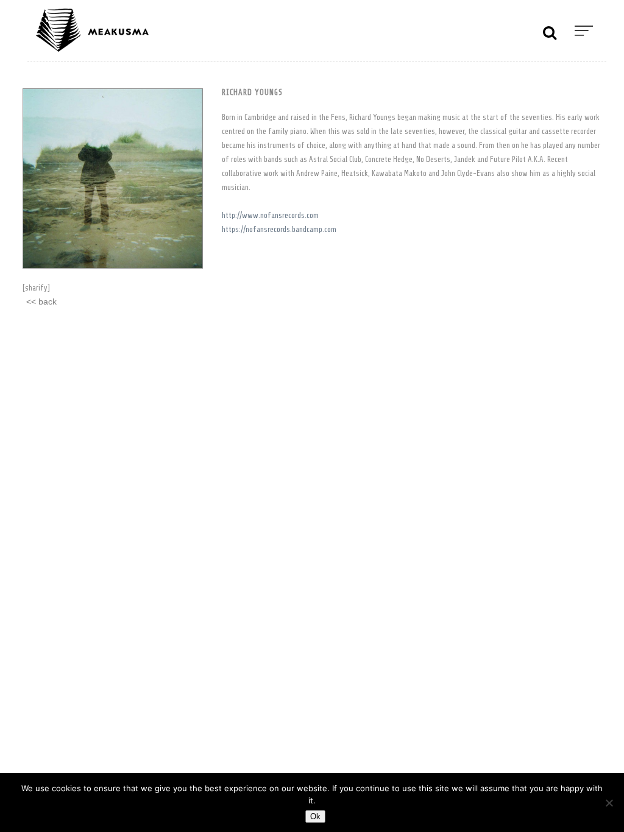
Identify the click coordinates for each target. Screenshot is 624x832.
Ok (315, 816)
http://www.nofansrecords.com (270, 215)
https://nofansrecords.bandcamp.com (279, 229)
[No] (609, 803)
